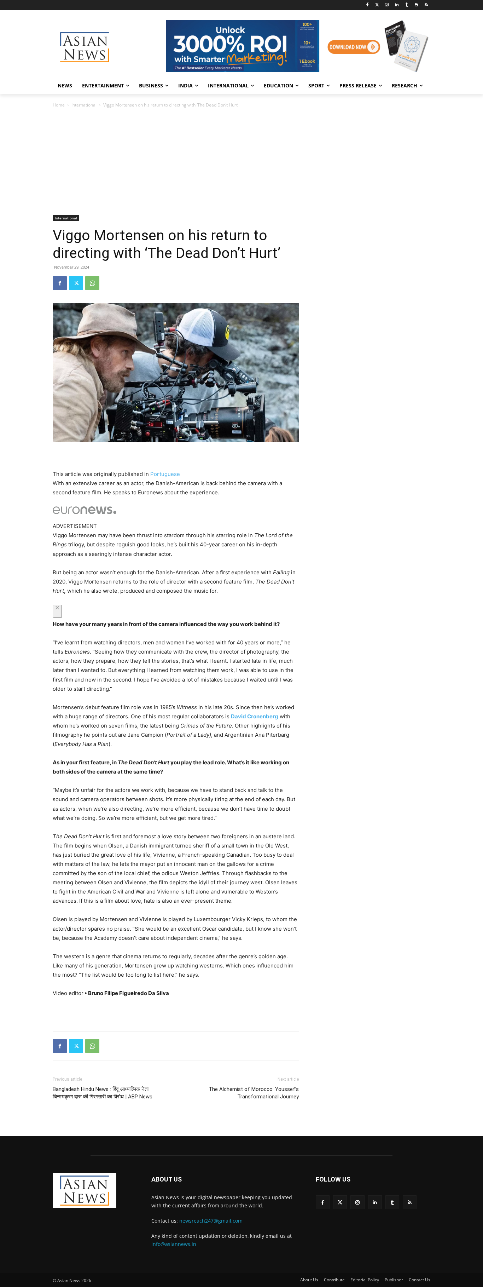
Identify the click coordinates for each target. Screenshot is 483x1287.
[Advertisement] (241, 162)
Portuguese (165, 474)
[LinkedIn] (397, 5)
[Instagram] (387, 5)
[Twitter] (377, 5)
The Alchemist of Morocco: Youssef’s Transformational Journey (254, 1093)
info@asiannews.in (173, 1244)
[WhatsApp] (92, 283)
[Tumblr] (407, 5)
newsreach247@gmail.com (211, 1220)
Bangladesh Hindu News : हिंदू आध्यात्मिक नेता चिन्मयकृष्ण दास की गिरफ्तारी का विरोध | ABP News (102, 1093)
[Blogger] (416, 5)
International (84, 105)
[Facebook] (367, 5)
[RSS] (426, 5)
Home (59, 105)
